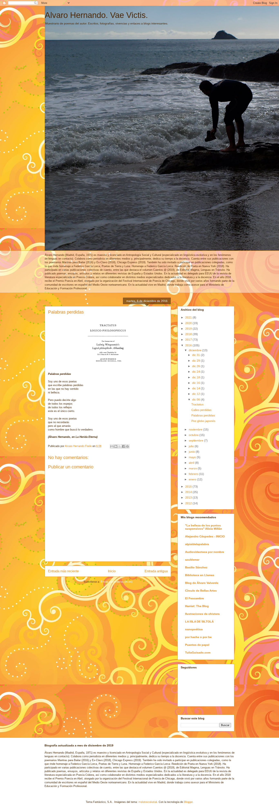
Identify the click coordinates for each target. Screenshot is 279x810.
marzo (193, 468)
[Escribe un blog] (116, 446)
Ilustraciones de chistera (202, 613)
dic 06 (196, 399)
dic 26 (196, 366)
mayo (193, 457)
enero (193, 479)
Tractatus (197, 404)
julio (192, 446)
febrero (194, 473)
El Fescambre (194, 598)
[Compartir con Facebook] (124, 446)
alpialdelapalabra (197, 544)
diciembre (195, 350)
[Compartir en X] (120, 446)
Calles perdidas (201, 410)
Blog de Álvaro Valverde (201, 582)
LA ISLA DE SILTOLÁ (199, 621)
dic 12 (196, 393)
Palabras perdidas (203, 415)
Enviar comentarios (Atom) (116, 581)
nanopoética (194, 629)
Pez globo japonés (203, 421)
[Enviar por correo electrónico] (112, 446)
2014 (189, 492)
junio (192, 451)
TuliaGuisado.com (197, 652)
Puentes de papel (197, 644)
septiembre (196, 440)
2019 (189, 328)
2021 (189, 317)
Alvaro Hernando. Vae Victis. (96, 15)
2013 (189, 497)
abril (192, 462)
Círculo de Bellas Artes (201, 590)
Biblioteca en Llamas (199, 575)
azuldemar (192, 559)
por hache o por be (198, 637)
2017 (189, 339)
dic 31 (196, 355)
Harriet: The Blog (197, 606)
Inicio (112, 571)
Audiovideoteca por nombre (204, 552)
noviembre (196, 429)
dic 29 (196, 360)
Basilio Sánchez (196, 567)
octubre (194, 435)
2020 (189, 323)
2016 (189, 345)
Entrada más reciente (63, 571)
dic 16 (196, 382)
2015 (189, 486)
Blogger (188, 801)
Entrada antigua (156, 571)
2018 (189, 334)
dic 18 (196, 377)
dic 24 (196, 371)
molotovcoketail (147, 801)
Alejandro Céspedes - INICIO (205, 536)
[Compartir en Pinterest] (127, 446)
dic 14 (196, 388)
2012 (189, 503)
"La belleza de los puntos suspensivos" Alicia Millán (203, 527)
